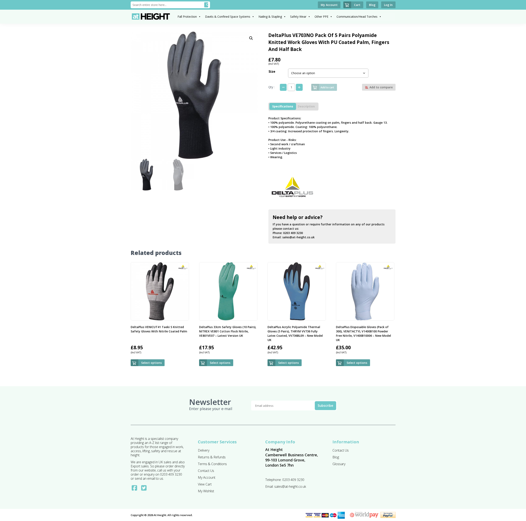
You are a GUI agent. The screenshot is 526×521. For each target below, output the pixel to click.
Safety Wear (298, 16)
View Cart (205, 484)
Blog (335, 457)
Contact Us (206, 470)
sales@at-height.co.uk (298, 237)
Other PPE (321, 16)
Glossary (338, 464)
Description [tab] (306, 106)
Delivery (203, 450)
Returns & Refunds (212, 457)
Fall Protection (187, 16)
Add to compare (381, 87)
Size (272, 71)
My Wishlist (206, 491)
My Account (206, 477)
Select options (151, 363)
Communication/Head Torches (357, 16)
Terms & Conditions (212, 464)
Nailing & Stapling (270, 16)
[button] (251, 38)
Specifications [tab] (282, 106)
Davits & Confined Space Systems (227, 16)
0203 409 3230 (293, 233)
